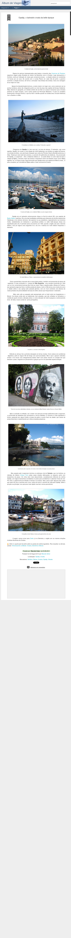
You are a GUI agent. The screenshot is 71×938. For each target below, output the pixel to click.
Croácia (40, 559)
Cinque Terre (24, 475)
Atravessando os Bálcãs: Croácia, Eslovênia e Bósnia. (28, 546)
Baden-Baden (11, 218)
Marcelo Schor (46, 554)
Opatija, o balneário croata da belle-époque (36, 17)
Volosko (50, 559)
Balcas (35, 559)
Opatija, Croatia (40, 557)
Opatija (45, 559)
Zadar (32, 538)
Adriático (30, 559)
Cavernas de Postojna (58, 73)
